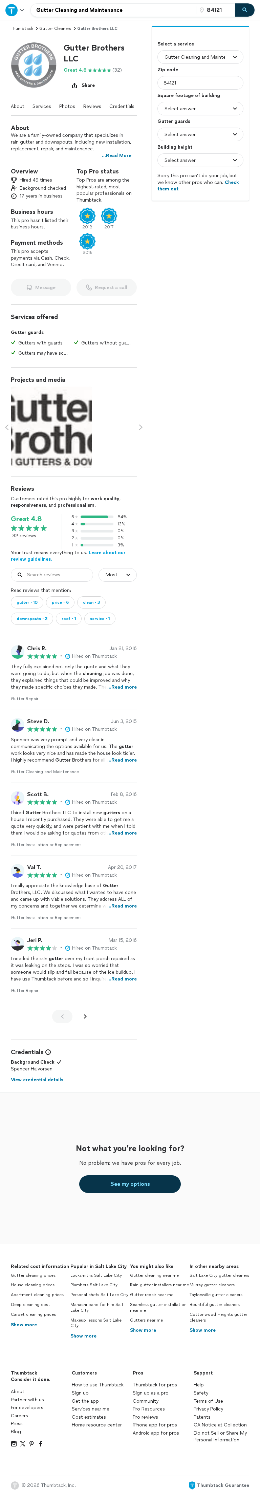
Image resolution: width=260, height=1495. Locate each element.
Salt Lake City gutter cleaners (219, 1275)
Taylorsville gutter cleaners (216, 1294)
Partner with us (27, 1400)
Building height (174, 147)
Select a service (175, 44)
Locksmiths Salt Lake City (96, 1275)
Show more (24, 1325)
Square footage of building (188, 95)
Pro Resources (149, 1409)
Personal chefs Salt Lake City (99, 1294)
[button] (34, 66)
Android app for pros (156, 1433)
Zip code (167, 70)
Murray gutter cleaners (212, 1285)
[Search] (245, 10)
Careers (19, 1416)
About (17, 106)
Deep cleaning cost (30, 1304)
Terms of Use (208, 1401)
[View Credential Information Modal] (47, 1052)
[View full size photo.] (51, 427)
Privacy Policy (208, 1409)
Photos (67, 106)
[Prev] (62, 1016)
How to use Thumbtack (98, 1385)
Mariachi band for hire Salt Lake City (97, 1307)
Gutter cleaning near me (154, 1275)
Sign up (80, 1393)
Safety (201, 1393)
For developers (27, 1407)
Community (145, 1401)
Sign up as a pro (151, 1393)
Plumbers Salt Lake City (93, 1285)
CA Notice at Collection (220, 1425)
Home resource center (97, 1425)
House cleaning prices (33, 1285)
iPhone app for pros (155, 1425)
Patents (202, 1417)
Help (199, 1385)
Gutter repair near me (151, 1294)
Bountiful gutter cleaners (215, 1304)
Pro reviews (145, 1417)
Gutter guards (173, 121)
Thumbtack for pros (155, 1385)
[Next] (85, 1016)
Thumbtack (22, 28)
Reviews (92, 106)
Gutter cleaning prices (33, 1275)
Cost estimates (89, 1417)
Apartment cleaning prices (37, 1294)
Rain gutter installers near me (159, 1285)
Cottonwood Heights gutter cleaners (218, 1317)
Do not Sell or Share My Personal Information (220, 1436)
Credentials (121, 106)
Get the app (85, 1401)
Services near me (90, 1409)
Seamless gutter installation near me (158, 1307)
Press (17, 1423)
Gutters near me (146, 1320)
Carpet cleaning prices (33, 1314)
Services (41, 106)
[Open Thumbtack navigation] (15, 10)
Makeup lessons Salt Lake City (96, 1323)
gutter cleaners (55, 28)
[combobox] (113, 10)
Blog (16, 1432)
